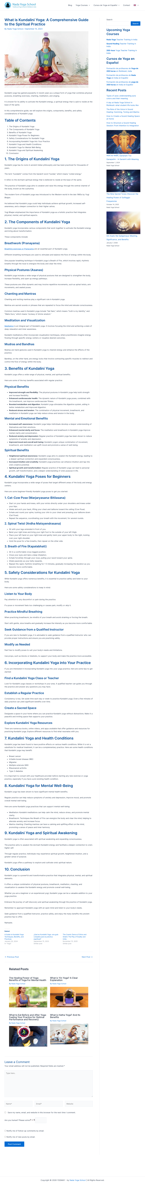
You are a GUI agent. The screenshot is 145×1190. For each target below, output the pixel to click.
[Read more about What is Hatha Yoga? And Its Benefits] (69, 1034)
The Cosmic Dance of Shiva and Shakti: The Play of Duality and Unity (74, 936)
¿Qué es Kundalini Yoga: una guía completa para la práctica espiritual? (46, 936)
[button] (89, 5)
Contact (126, 5)
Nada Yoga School (78, 1180)
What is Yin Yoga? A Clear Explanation (64, 979)
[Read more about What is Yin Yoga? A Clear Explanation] (69, 997)
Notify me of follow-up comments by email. (25, 1131)
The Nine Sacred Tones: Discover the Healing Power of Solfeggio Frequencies (122, 197)
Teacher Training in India (121, 39)
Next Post (87, 957)
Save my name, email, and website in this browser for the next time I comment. (42, 1112)
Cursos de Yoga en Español (105, 5)
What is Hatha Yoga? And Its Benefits (65, 1016)
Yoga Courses (82, 5)
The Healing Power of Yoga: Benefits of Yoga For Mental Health (27, 979)
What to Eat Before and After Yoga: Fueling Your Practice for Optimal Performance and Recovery (27, 1017)
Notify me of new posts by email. (21, 1137)
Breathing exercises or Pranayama (19, 249)
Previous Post (12, 957)
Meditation (9, 326)
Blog (70, 5)
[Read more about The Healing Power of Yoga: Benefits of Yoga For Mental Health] (28, 997)
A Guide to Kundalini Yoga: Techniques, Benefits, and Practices (14, 936)
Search (109, 19)
